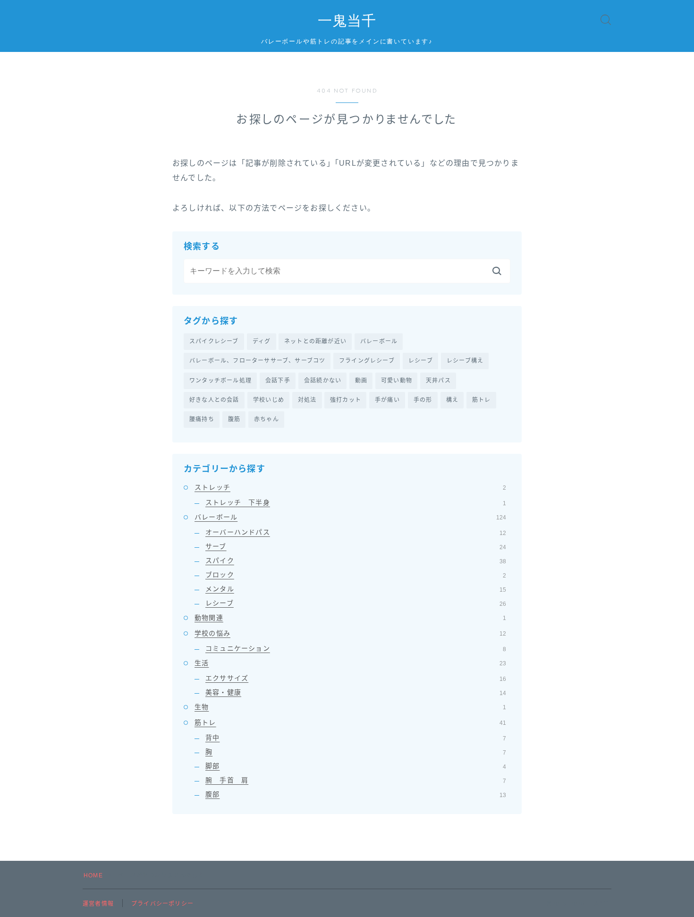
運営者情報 (98, 903)
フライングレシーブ (367, 360)
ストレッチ (350, 487)
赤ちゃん (266, 419)
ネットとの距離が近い (315, 341)
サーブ (355, 546)
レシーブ (420, 360)
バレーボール (379, 341)
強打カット (345, 400)
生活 (350, 663)
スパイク (355, 560)
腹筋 (234, 419)
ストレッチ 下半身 (355, 502)
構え (452, 400)
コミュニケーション (355, 648)
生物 (350, 707)
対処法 (307, 400)
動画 (361, 380)
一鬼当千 (347, 20)
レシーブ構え (465, 360)
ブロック (355, 574)
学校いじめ (268, 400)
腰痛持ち (201, 419)
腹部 (355, 794)
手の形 (423, 400)
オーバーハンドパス (355, 532)
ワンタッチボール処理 (220, 380)
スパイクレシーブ (214, 341)
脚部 (355, 766)
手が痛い (387, 400)
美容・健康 (355, 692)
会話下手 (277, 380)
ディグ (262, 341)
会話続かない (322, 380)
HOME (93, 875)
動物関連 (350, 617)
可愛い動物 (396, 380)
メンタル (355, 589)
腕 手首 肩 (355, 780)
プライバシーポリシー (162, 903)
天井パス (438, 380)
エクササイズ (355, 678)
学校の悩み (350, 633)
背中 (355, 737)
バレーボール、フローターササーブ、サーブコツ (257, 360)
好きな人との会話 (214, 400)
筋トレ (481, 400)
